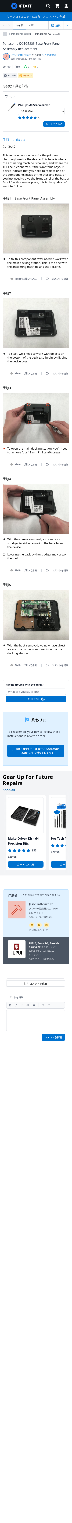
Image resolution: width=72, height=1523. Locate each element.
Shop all (9, 790)
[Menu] (5, 6)
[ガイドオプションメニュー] (67, 25)
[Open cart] (57, 5)
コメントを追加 (36, 682)
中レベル (27, 75)
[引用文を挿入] (34, 1005)
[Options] (5, 34)
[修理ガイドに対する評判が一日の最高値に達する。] (39, 925)
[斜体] (16, 1005)
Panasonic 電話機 (21, 33)
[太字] (10, 1005)
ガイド (19, 25)
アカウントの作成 (54, 16)
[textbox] (35, 1020)
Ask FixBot (33, 699)
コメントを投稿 (53, 1037)
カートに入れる (54, 124)
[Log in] (66, 5)
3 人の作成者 (49, 55)
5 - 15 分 (12, 75)
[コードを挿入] (22, 1005)
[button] (48, 5)
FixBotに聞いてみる (26, 278)
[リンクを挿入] (28, 1005)
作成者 (12, 895)
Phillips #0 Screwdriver (34, 105)
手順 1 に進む (13, 139)
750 (8, 66)
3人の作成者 (28, 895)
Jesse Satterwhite (21, 55)
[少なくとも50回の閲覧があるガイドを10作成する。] (46, 925)
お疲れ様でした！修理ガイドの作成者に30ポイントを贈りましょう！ (38, 750)
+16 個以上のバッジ (38, 929)
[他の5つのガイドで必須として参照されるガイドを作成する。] (32, 925)
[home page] (21, 6)
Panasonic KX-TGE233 (47, 33)
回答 (31, 25)
